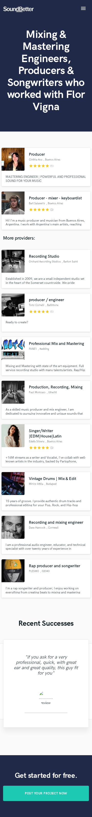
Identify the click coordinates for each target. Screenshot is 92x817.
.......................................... (46, 712)
